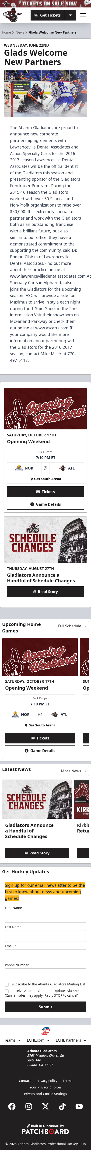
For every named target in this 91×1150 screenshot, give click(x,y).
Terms (67, 1080)
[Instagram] (28, 1106)
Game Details (48, 504)
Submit (45, 1006)
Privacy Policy (46, 1080)
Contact (25, 1080)
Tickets (48, 491)
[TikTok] (62, 1106)
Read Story (48, 591)
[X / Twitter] (45, 1106)
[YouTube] (79, 1106)
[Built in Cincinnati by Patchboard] (45, 1129)
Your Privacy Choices (46, 1087)
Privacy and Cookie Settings (45, 1093)
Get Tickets (50, 15)
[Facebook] (11, 1106)
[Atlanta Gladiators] (12, 15)
